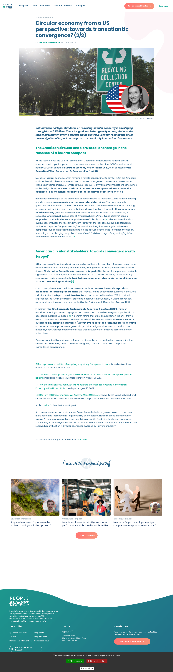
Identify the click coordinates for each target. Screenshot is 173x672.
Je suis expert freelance (139, 6)
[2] (74, 236)
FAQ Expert (39, 632)
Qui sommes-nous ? (18, 632)
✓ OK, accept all (75, 661)
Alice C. (48, 405)
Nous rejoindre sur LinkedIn (24, 648)
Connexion (164, 6)
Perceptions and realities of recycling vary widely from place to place (74, 364)
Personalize (87, 668)
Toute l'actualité (87, 535)
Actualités (14, 636)
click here (82, 439)
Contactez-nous (41, 641)
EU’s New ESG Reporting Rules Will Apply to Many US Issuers (69, 395)
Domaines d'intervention (20, 641)
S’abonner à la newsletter (132, 641)
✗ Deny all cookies (97, 661)
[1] (106, 219)
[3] (72, 281)
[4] (69, 315)
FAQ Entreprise (40, 636)
